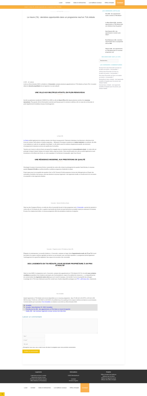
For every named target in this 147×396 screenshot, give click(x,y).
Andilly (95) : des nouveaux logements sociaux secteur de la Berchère (46, 311)
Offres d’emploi (109, 2)
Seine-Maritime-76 (36, 307)
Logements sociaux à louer (38, 377)
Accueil (26, 7)
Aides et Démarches (79, 2)
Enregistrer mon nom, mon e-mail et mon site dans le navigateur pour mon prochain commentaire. (49, 347)
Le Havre (26, 140)
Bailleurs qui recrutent (109, 376)
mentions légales (73, 380)
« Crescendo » (80, 207)
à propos (73, 379)
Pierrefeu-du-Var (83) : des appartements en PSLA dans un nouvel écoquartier (48, 309)
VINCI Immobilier (48, 307)
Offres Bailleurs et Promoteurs (38, 380)
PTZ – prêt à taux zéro (83, 279)
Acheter (68, 2)
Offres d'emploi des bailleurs (108, 374)
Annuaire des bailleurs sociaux (38, 379)
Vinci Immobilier (46, 302)
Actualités (60, 11)
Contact (120, 3)
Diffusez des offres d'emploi (108, 379)
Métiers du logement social (108, 378)
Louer (60, 2)
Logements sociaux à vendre (38, 375)
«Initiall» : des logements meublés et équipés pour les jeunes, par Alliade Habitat (111, 81)
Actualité (28, 307)
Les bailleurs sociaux (95, 2)
